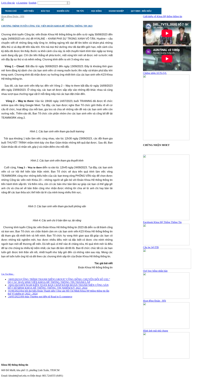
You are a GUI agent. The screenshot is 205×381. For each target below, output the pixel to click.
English (32, 2)
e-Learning (21, 2)
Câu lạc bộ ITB (151, 247)
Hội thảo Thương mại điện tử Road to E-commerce (40, 296)
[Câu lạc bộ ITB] (167, 268)
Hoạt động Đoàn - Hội (12, 16)
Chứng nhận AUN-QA (155, 73)
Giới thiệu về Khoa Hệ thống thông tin (162, 16)
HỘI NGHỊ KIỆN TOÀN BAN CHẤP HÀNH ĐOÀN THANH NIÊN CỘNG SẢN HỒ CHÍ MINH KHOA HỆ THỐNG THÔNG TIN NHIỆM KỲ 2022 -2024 (58, 286)
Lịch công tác (8, 2)
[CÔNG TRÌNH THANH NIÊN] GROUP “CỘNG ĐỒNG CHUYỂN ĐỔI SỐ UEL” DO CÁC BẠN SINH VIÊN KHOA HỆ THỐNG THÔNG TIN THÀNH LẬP (59, 281)
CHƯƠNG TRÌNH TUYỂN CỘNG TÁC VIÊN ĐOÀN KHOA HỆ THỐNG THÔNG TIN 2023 (46, 26)
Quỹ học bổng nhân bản (155, 270)
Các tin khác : (7, 274)
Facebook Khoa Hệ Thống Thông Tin (162, 222)
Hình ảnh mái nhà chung (155, 330)
